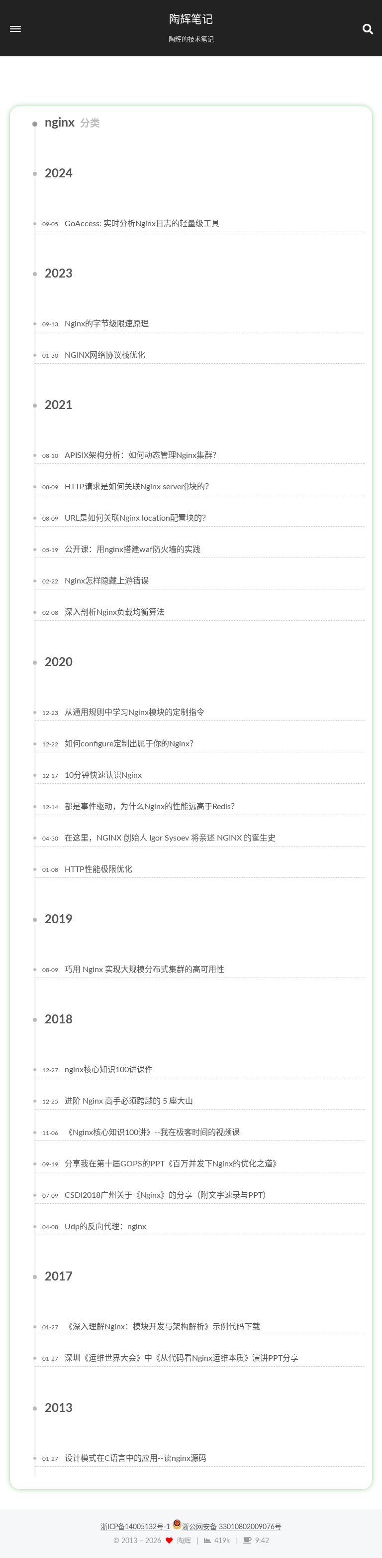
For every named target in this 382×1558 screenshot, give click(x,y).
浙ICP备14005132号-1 (135, 1527)
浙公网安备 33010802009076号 (232, 1527)
